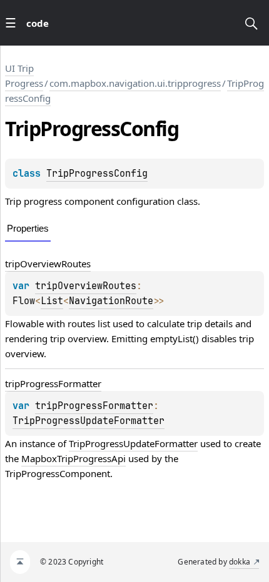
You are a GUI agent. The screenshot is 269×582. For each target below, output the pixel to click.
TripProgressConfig (97, 173)
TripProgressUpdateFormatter (89, 421)
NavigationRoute (111, 301)
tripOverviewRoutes (48, 263)
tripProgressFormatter (53, 383)
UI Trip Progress (24, 75)
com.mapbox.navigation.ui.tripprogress (135, 83)
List (52, 301)
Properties (28, 228)
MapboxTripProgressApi (73, 458)
